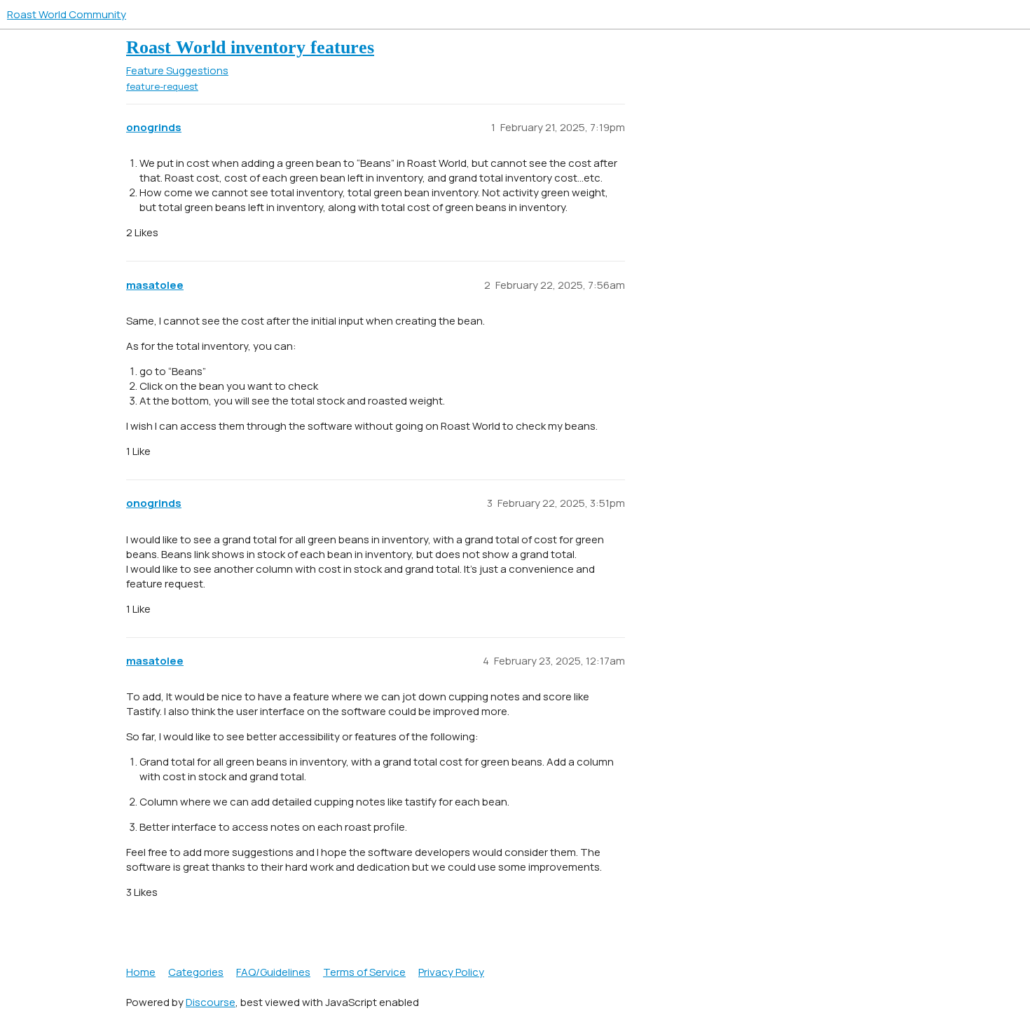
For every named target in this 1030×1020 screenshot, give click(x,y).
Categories (196, 972)
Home (141, 972)
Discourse (210, 1002)
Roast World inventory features (250, 47)
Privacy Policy (451, 972)
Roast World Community (66, 14)
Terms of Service (364, 972)
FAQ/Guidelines (273, 972)
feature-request (162, 86)
